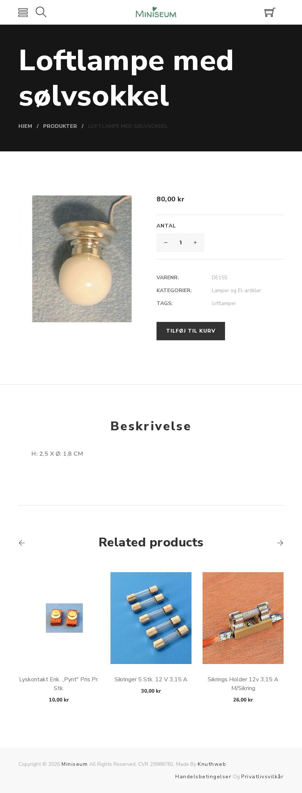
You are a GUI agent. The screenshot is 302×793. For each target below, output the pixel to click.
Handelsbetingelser (203, 776)
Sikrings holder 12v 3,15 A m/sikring (243, 683)
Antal (166, 225)
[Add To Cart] (59, 646)
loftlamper (224, 303)
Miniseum (75, 764)
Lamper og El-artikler (236, 290)
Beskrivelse (151, 426)
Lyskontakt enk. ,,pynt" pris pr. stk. (59, 683)
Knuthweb (212, 764)
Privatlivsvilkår (262, 776)
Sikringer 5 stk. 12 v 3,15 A (151, 679)
